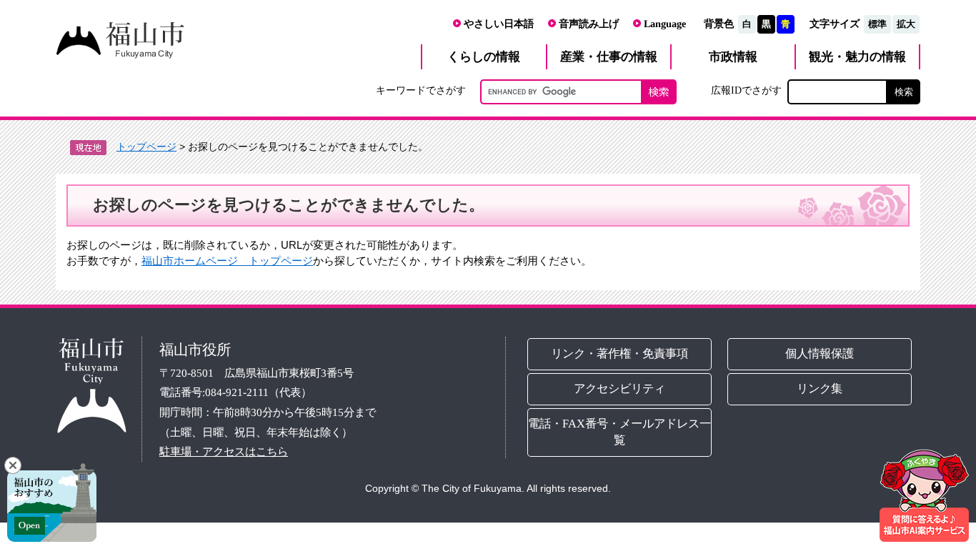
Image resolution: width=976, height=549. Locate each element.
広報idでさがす (746, 90)
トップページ (146, 146)
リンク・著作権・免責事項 (619, 353)
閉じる (12, 465)
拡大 (906, 24)
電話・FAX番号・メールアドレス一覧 (619, 432)
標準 (877, 24)
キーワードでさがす (421, 90)
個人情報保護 (820, 353)
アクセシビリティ (619, 388)
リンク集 (820, 388)
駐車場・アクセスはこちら (223, 451)
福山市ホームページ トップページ (227, 260)
